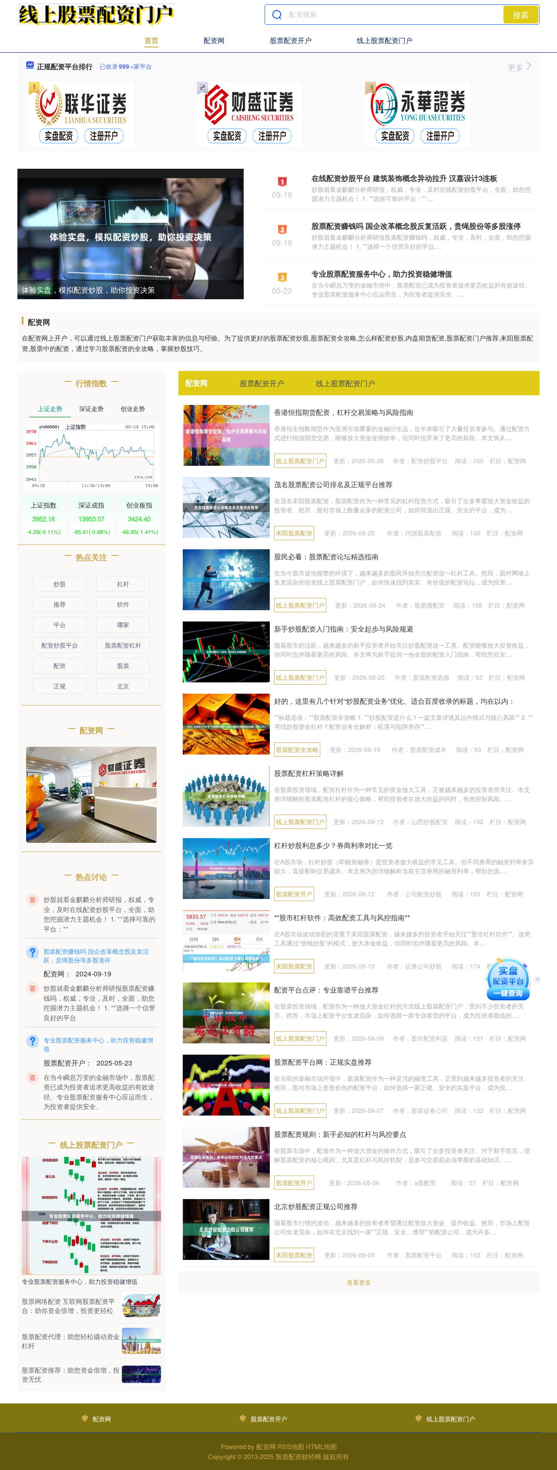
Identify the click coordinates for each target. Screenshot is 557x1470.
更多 (517, 67)
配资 (60, 665)
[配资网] (96, 14)
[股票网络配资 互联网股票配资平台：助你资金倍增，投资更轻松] (141, 1305)
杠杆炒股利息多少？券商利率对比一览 (333, 845)
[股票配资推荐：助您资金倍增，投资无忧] (141, 1374)
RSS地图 (291, 1446)
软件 (123, 604)
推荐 (60, 604)
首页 (151, 40)
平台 (60, 624)
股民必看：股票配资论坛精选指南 (326, 556)
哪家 (123, 624)
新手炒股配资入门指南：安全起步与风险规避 (343, 629)
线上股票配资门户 (385, 40)
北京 (123, 686)
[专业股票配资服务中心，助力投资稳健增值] (91, 1215)
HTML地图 (321, 1446)
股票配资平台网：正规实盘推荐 (323, 1062)
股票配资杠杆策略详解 (309, 773)
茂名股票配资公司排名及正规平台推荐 (333, 484)
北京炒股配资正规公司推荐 (316, 1206)
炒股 (60, 583)
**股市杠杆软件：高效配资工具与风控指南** (342, 917)
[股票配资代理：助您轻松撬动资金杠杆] (141, 1341)
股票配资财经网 (298, 1456)
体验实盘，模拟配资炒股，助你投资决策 (88, 289)
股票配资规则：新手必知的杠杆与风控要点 (340, 1134)
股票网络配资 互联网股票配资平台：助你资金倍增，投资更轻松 (68, 1305)
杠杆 (123, 583)
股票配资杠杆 (123, 645)
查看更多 (359, 1282)
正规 (60, 686)
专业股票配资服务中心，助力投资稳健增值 (382, 273)
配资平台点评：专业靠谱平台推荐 (326, 990)
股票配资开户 (291, 40)
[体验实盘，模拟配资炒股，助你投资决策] (130, 235)
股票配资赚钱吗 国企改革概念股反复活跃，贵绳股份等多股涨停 (416, 225)
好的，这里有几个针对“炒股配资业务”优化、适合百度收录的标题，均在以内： (394, 701)
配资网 (214, 40)
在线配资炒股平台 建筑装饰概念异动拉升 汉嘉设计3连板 (404, 178)
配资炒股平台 (59, 645)
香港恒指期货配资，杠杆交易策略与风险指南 (343, 412)
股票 (123, 665)
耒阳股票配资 (294, 532)
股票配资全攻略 (297, 749)
